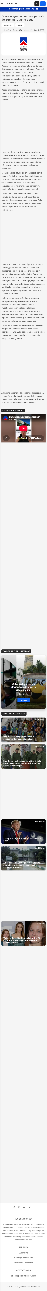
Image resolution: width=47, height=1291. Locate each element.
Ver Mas (23, 700)
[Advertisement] (23, 126)
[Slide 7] (28, 705)
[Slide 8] (31, 705)
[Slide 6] (25, 705)
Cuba (20, 25)
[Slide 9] (34, 705)
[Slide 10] (37, 705)
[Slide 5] (22, 705)
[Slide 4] (19, 705)
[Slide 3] (16, 705)
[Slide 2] (13, 705)
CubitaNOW (11, 3)
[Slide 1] (9, 705)
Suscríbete (23, 1253)
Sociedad (8, 25)
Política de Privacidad (23, 1263)
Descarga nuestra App (23, 1258)
